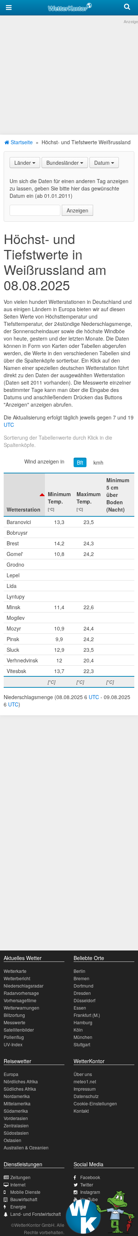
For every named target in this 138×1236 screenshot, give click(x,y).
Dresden (82, 993)
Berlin (79, 971)
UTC (9, 424)
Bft (80, 462)
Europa (11, 1074)
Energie (18, 1206)
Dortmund (83, 985)
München (83, 1037)
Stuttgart (82, 1044)
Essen (80, 1007)
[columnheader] (24, 494)
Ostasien (12, 1140)
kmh (98, 462)
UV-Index (13, 1044)
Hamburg (83, 1022)
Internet (17, 1184)
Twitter (86, 1184)
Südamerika (16, 1111)
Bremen (81, 978)
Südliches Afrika (20, 1089)
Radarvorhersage (21, 993)
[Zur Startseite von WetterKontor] (70, 6)
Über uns (83, 1074)
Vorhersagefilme (20, 1000)
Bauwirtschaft (23, 1199)
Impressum (85, 1089)
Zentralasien (16, 1125)
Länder (23, 162)
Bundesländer (63, 162)
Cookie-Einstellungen (95, 1103)
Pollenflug (14, 1037)
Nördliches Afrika (21, 1081)
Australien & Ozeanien (26, 1147)
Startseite (21, 142)
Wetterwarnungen (21, 1007)
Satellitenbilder (19, 1029)
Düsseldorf (84, 1000)
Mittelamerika (17, 1103)
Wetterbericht (17, 978)
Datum (102, 162)
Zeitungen (20, 1177)
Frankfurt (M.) (87, 1015)
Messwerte (14, 1022)
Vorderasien (16, 1118)
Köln (78, 1029)
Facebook (90, 1177)
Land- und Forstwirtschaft (35, 1214)
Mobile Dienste (25, 1192)
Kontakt (81, 1111)
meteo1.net (85, 1081)
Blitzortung (14, 1015)
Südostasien (16, 1133)
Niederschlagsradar (23, 985)
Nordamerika (17, 1096)
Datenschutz (86, 1096)
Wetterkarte (15, 971)
